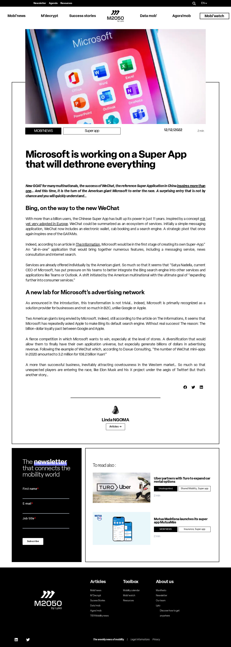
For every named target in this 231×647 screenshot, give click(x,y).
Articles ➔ (115, 426)
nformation (91, 245)
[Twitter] (28, 639)
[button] (194, 3)
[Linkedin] (16, 639)
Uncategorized (166, 489)
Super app (92, 131)
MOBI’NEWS (43, 131)
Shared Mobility (189, 488)
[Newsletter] (40, 3)
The (79, 245)
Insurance (189, 529)
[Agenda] (53, 3)
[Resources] (66, 3)
